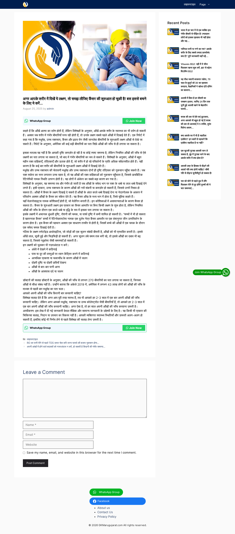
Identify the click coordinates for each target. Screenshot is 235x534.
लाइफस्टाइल (189, 4)
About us (103, 508)
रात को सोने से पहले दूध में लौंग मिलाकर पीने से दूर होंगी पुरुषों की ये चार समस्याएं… (196, 185)
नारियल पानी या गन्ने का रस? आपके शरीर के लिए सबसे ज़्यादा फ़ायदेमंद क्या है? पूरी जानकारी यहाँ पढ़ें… (196, 53)
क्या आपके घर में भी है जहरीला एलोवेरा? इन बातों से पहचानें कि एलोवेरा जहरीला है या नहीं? (194, 139)
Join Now (135, 121)
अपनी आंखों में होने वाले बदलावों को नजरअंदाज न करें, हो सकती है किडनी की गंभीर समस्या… (66, 346)
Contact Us (105, 512)
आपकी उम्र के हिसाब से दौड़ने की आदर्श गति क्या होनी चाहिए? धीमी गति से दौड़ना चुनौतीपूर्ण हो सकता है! (196, 169)
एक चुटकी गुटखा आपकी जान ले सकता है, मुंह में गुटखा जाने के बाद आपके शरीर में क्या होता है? (195, 154)
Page (203, 4)
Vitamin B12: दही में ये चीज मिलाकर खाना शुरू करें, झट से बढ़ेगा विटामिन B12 (196, 68)
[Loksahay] (25, 4)
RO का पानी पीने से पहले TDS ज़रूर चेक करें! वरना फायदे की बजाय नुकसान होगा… (63, 342)
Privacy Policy (106, 516)
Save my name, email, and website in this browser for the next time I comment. (81, 452)
